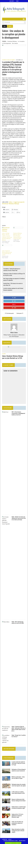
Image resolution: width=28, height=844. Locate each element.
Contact (10, 839)
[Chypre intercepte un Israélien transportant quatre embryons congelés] (6, 832)
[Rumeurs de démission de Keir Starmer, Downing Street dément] (6, 802)
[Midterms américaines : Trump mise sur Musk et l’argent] (6, 780)
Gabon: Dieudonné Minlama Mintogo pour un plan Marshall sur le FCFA (7, 253)
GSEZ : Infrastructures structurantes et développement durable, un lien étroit (18, 413)
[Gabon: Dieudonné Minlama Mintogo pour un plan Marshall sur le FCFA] (7, 247)
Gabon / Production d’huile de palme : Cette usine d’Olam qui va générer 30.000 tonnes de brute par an (19, 729)
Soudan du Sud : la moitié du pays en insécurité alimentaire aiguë (19, 807)
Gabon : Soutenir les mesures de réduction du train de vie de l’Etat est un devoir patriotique (19, 518)
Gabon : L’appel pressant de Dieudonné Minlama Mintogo (13, 202)
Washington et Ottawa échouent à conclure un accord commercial (19, 770)
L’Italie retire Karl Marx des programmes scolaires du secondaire (17, 823)
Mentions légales (22, 840)
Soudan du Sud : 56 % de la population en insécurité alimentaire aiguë (17, 815)
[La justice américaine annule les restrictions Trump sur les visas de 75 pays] (6, 765)
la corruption (21, 41)
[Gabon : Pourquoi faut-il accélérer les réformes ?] (6, 742)
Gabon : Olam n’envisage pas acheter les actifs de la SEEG (18, 622)
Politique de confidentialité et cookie (11, 840)
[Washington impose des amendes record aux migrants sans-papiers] (6, 787)
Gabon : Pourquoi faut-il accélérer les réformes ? (19, 735)
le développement (6, 43)
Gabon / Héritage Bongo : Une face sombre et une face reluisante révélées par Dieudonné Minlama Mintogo (7, 236)
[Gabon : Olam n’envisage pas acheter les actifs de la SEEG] (6, 722)
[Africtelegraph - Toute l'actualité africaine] (14, 10)
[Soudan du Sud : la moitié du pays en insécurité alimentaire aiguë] (6, 809)
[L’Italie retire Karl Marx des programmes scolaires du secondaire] (6, 824)
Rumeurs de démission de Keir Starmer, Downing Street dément (18, 800)
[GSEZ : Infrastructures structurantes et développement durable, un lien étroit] (6, 512)
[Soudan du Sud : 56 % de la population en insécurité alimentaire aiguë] (6, 817)
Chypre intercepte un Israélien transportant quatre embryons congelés (18, 830)
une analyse (15, 43)
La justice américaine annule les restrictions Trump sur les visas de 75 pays (18, 763)
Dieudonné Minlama (12, 41)
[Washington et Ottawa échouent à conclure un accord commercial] (6, 772)
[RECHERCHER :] (14, 22)
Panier (17, 1)
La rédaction (4, 839)
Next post (19, 313)
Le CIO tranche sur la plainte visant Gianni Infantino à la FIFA (18, 792)
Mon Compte (12, 1)
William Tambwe (11, 59)
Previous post (10, 313)
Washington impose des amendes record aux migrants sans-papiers (19, 785)
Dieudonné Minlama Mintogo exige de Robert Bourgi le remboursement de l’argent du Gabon (17, 235)
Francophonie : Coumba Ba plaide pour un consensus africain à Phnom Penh (11, 269)
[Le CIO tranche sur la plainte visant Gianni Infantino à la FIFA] (6, 795)
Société (4, 353)
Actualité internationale (8, 758)
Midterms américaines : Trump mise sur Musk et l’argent (18, 777)
